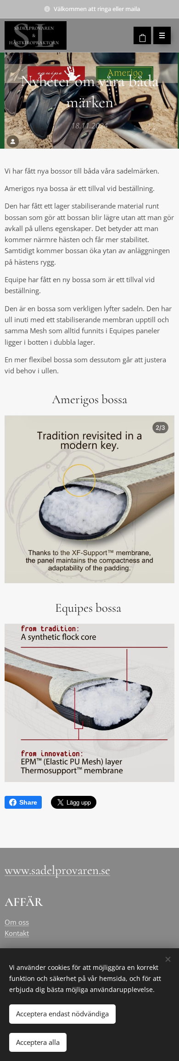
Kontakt (17, 933)
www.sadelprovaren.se (57, 870)
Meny (162, 35)
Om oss (17, 922)
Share (28, 802)
